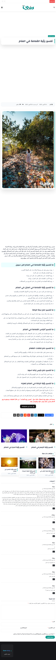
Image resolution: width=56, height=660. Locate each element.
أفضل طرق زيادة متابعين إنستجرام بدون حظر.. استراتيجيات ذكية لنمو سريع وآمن (32, 1)
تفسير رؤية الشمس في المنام (11, 470)
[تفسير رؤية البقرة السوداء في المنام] (28, 463)
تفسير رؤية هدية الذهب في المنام (47, 472)
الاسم (53, 621)
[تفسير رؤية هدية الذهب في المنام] (46, 463)
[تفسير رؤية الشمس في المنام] (9, 462)
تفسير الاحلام (51, 36)
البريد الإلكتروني (51, 627)
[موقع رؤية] (28, 7)
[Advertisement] (28, 23)
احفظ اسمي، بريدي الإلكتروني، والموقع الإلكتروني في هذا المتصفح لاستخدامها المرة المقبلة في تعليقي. (33, 633)
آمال (50, 104)
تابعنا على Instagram (28, 406)
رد (53, 508)
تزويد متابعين (7, 654)
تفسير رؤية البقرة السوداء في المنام (28, 472)
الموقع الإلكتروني (23, 627)
